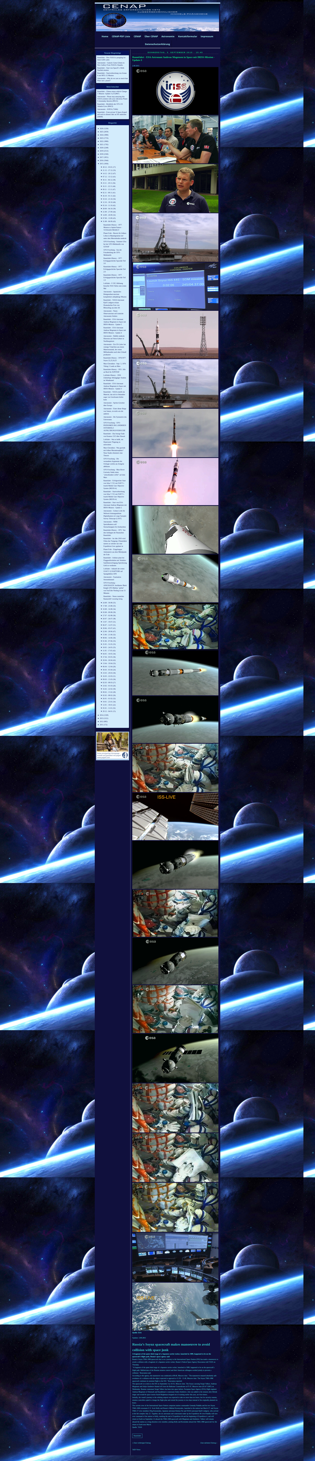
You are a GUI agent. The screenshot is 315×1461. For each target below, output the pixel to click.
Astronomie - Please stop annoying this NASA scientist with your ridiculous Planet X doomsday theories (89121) (112, 99)
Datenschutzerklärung (157, 44)
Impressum (207, 36)
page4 (161, 1458)
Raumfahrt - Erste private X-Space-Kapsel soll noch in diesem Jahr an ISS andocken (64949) (112, 114)
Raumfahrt (137, 1436)
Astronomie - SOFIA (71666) (107, 109)
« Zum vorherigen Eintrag (141, 1443)
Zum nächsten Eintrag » (208, 1443)
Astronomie (167, 36)
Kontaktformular (187, 36)
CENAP (137, 36)
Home (105, 36)
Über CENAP (151, 36)
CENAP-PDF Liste (121, 36)
